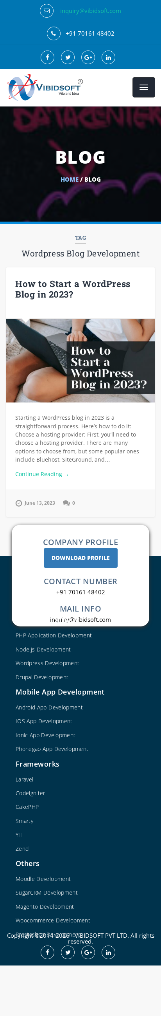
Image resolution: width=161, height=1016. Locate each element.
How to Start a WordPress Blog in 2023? (73, 289)
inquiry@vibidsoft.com (90, 10)
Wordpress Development (47, 663)
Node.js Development (43, 649)
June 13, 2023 (40, 503)
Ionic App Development (45, 735)
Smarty (24, 821)
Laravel (24, 779)
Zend (22, 848)
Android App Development (49, 707)
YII (19, 834)
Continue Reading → (42, 474)
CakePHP (27, 806)
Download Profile (81, 557)
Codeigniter (30, 793)
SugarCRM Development (47, 892)
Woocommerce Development (53, 920)
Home (70, 179)
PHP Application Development (54, 635)
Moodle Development (43, 878)
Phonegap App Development (52, 749)
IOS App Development (44, 721)
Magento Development (45, 906)
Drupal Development (42, 677)
